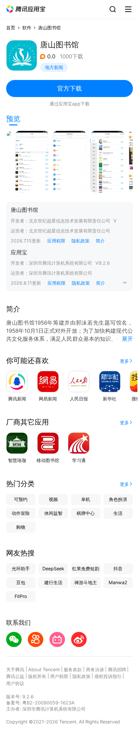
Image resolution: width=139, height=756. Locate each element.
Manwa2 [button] (118, 582)
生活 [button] (118, 513)
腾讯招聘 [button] (117, 669)
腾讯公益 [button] (15, 676)
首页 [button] (10, 27)
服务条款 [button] (73, 669)
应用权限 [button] (56, 240)
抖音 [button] (118, 568)
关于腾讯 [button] (15, 669)
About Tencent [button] (44, 669)
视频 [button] (53, 499)
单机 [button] (85, 499)
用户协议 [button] (15, 683)
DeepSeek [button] (53, 568)
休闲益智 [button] (53, 513)
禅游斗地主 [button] (85, 582)
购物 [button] (20, 527)
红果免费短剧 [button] (85, 568)
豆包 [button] (20, 582)
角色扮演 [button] (118, 499)
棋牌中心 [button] (86, 513)
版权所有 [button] (37, 676)
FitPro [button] (21, 596)
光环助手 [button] (21, 568)
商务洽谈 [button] (95, 669)
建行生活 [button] (53, 582)
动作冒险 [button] (21, 513)
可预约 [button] (20, 499)
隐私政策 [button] (80, 240)
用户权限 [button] (59, 676)
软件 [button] (26, 27)
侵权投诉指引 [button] (108, 676)
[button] (26, 9)
